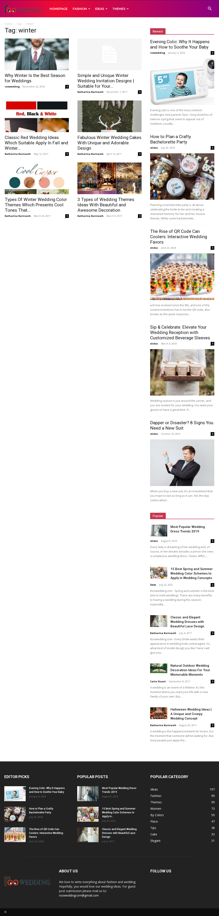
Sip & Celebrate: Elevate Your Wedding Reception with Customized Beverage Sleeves (180, 332)
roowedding (12, 86)
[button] (209, 9)
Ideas (99, 9)
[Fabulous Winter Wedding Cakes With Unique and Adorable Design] (109, 116)
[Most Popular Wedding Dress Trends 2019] (158, 530)
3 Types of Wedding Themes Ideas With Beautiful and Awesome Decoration (105, 205)
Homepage (59, 9)
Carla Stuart (158, 681)
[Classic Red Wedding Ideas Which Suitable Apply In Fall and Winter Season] (37, 116)
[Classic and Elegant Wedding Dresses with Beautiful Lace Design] (158, 621)
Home (8, 24)
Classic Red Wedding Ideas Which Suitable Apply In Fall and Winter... (36, 143)
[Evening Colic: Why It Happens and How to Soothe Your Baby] (182, 81)
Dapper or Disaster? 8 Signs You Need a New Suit (181, 425)
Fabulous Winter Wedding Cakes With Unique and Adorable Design (109, 143)
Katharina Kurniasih (90, 91)
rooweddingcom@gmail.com (79, 895)
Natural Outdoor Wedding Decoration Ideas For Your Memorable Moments (190, 670)
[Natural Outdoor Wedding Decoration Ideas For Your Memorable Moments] (158, 668)
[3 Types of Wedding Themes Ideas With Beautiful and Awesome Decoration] (109, 178)
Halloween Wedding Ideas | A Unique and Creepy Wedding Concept (191, 714)
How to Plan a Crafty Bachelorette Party (170, 139)
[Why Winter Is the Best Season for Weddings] (37, 54)
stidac (154, 147)
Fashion (80, 9)
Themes (118, 9)
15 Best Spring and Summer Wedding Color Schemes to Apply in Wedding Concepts (191, 573)
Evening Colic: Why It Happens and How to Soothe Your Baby (180, 44)
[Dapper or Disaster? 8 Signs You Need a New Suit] (182, 462)
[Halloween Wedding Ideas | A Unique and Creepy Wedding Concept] (158, 713)
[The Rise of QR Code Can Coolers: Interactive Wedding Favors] (182, 276)
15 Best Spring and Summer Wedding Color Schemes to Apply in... (118, 812)
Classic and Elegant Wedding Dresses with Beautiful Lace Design (187, 621)
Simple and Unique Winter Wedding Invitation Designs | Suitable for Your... (105, 81)
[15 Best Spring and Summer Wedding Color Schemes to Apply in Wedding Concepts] (158, 573)
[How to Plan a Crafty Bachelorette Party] (182, 176)
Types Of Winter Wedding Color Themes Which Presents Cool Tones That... (36, 205)
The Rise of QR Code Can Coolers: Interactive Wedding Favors (178, 237)
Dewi (153, 584)
